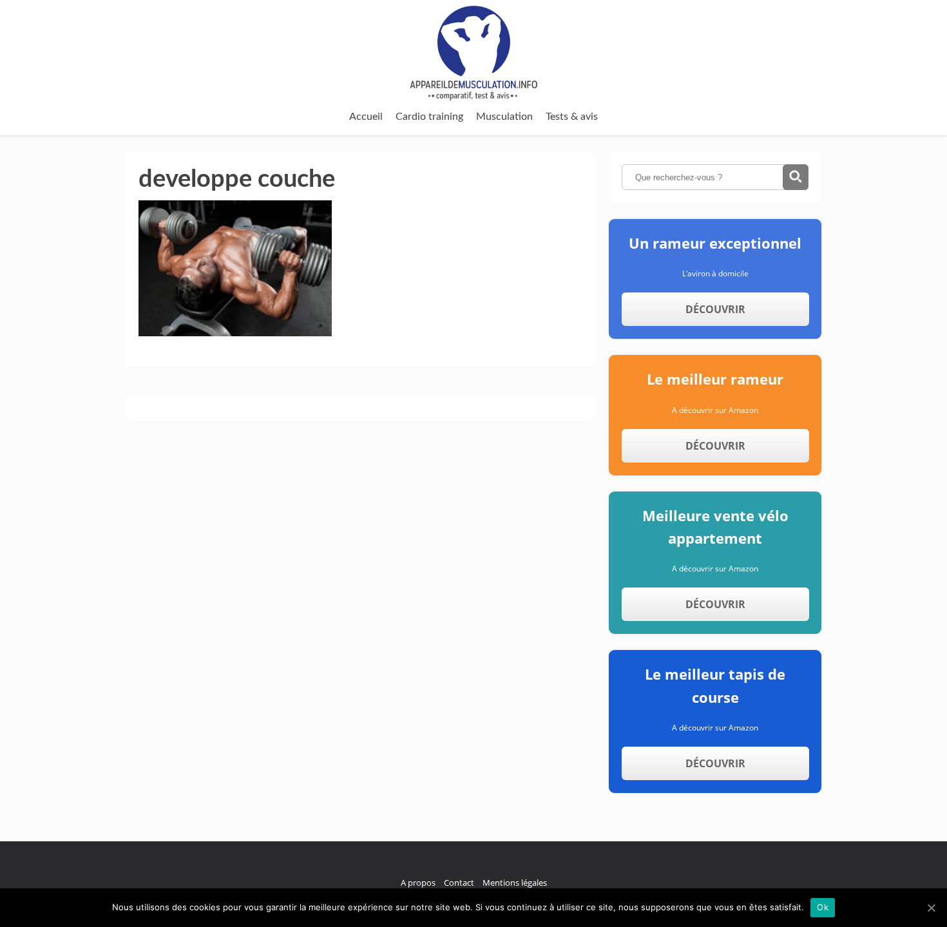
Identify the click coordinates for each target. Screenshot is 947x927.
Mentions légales (515, 882)
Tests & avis (572, 116)
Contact (459, 882)
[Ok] (930, 907)
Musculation (504, 116)
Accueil (366, 116)
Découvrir (715, 309)
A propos (418, 882)
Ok (822, 907)
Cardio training (429, 116)
